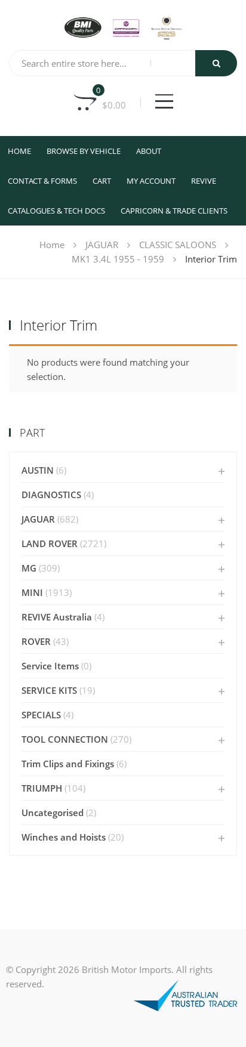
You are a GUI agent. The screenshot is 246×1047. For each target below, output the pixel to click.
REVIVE (203, 180)
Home (19, 151)
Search (216, 63)
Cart (102, 180)
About (148, 151)
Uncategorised (52, 813)
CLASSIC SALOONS (177, 245)
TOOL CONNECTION (64, 739)
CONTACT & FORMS (42, 180)
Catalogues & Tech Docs (56, 210)
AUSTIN (37, 470)
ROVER (36, 641)
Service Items (50, 666)
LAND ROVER (49, 543)
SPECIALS (41, 715)
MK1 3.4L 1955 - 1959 (118, 259)
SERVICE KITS (49, 690)
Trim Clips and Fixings (67, 764)
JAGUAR (101, 245)
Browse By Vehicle (84, 151)
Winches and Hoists (63, 837)
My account (151, 180)
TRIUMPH (41, 788)
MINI (32, 592)
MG (28, 568)
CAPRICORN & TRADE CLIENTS (174, 210)
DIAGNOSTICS (51, 495)
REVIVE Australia (56, 617)
